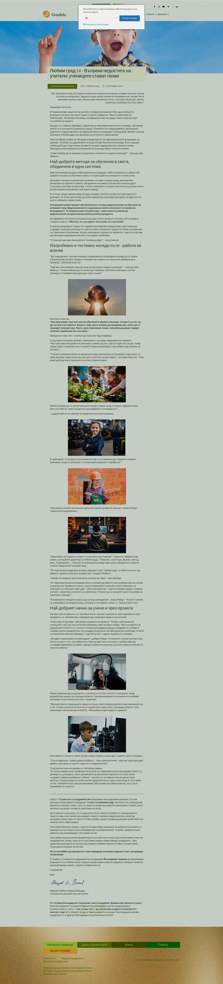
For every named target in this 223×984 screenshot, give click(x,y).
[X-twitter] (159, 6)
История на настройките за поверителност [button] (67, 971)
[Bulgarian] (190, 6)
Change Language (129, 18)
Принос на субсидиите (94, 906)
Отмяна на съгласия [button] (55, 974)
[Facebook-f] (154, 6)
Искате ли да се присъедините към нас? (93, 912)
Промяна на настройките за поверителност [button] (68, 968)
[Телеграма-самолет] (168, 6)
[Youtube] (163, 6)
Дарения (162, 14)
